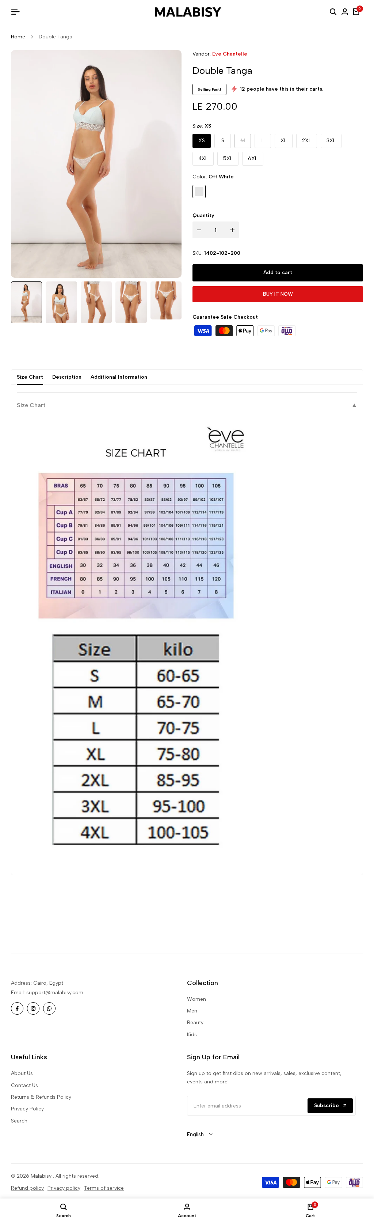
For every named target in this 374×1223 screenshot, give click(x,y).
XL (283, 140)
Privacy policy (63, 1188)
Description (66, 377)
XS (201, 140)
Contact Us (24, 1085)
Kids (192, 1034)
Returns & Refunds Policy (41, 1097)
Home (18, 37)
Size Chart (30, 377)
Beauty (195, 1022)
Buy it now (278, 294)
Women (196, 999)
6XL (252, 158)
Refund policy (27, 1188)
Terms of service (104, 1188)
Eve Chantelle (229, 54)
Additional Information (119, 377)
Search (19, 1121)
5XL (228, 158)
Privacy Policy (27, 1109)
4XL (203, 158)
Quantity (203, 215)
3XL (331, 140)
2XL (306, 140)
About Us (22, 1073)
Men (192, 1011)
